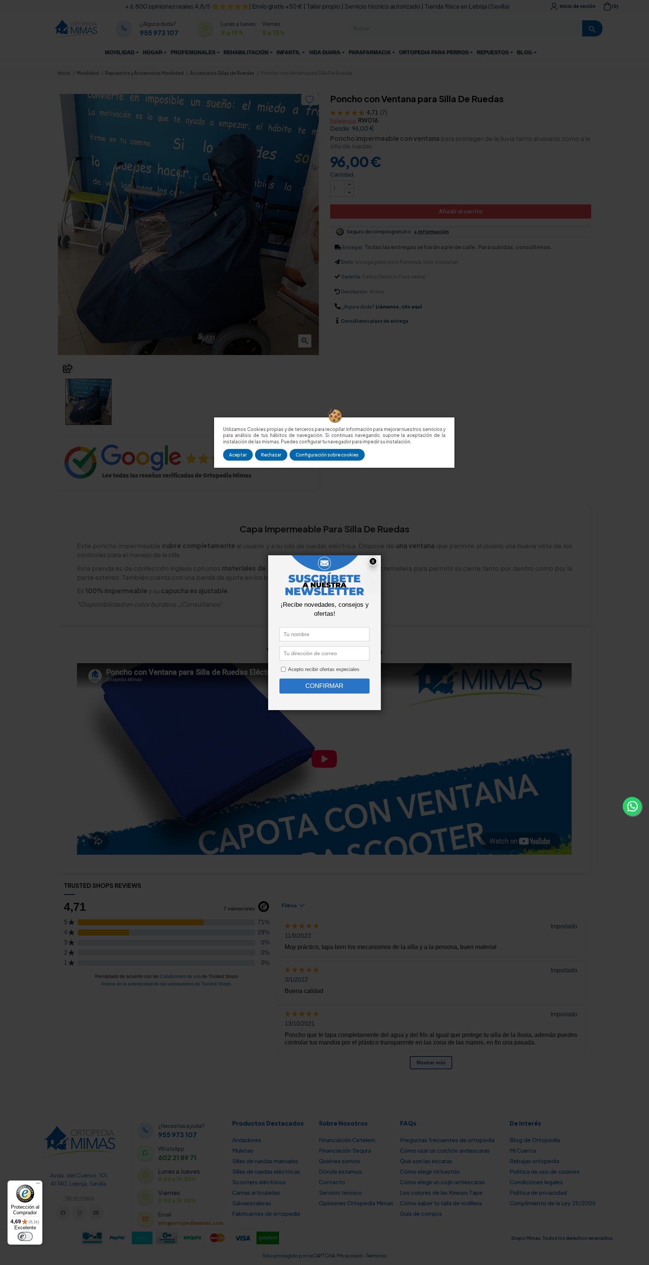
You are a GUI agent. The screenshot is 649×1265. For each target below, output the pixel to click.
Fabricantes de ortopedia (266, 1213)
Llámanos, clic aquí (399, 307)
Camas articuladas (256, 1192)
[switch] (25, 1236)
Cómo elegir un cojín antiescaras (442, 1181)
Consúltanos (355, 321)
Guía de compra (421, 1213)
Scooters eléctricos (259, 1181)
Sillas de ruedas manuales (265, 1160)
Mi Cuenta (523, 1150)
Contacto (332, 1181)
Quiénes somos (339, 1160)
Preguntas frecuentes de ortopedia (447, 1139)
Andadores (246, 1139)
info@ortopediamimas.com (190, 1223)
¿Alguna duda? (358, 307)
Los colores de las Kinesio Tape (441, 1192)
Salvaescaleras (251, 1202)
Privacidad (349, 1256)
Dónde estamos (340, 1171)
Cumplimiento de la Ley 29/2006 (553, 1202)
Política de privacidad (538, 1192)
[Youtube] (96, 1212)
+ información (431, 231)
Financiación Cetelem (347, 1139)
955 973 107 (159, 32)
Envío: (347, 262)
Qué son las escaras (426, 1160)
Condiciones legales (536, 1181)
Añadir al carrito (461, 211)
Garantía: (351, 277)
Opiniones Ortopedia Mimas (356, 1202)
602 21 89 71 (177, 1157)
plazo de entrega (374, 321)
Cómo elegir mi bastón (430, 1171)
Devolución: (354, 292)
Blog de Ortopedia (535, 1139)
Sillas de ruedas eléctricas (266, 1171)
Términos (376, 1256)
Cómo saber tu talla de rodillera (441, 1202)
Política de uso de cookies (545, 1171)
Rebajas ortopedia (534, 1160)
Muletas (242, 1150)
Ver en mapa (79, 1197)
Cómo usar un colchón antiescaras (445, 1150)
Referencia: (343, 121)
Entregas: (353, 247)
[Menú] (37, 1184)
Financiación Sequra (345, 1150)
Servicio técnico (340, 1192)
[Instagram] (79, 1212)
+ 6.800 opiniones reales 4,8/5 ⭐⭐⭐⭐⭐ (187, 6)
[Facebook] (63, 1212)
